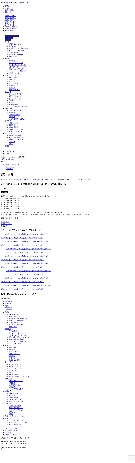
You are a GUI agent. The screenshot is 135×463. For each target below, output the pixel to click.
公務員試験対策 (14, 115)
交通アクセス (9, 6)
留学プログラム (14, 81)
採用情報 (8, 432)
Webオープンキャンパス (17, 65)
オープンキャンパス (16, 63)
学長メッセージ (14, 46)
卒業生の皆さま (10, 20)
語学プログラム (14, 83)
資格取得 (12, 113)
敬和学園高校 (9, 10)
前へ (5, 222)
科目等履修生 (13, 127)
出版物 (11, 144)
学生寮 (11, 102)
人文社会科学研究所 (16, 137)
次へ (5, 226)
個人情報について (11, 430)
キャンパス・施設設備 (17, 50)
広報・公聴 (13, 56)
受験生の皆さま (10, 16)
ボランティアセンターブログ (19, 422)
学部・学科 (13, 77)
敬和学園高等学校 (15, 424)
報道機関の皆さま (11, 28)
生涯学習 (12, 125)
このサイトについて (12, 428)
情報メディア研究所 (16, 140)
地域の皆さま (9, 22)
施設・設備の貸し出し (17, 131)
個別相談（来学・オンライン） (20, 67)
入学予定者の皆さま (16, 73)
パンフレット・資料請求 (17, 71)
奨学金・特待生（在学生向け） (20, 106)
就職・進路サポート (16, 110)
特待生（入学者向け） (17, 69)
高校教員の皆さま (11, 26)
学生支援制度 (13, 104)
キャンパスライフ (15, 94)
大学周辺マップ (14, 100)
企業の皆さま (9, 24)
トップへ (6, 224)
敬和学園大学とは (15, 44)
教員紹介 (12, 88)
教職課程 (12, 86)
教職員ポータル (10, 434)
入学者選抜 (13, 61)
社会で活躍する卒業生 (17, 119)
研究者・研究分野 (15, 135)
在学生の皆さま (10, 18)
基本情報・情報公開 (16, 54)
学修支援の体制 (14, 90)
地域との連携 (13, 123)
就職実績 (12, 117)
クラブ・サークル (15, 98)
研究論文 (12, 142)
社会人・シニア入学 (16, 129)
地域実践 (12, 79)
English (7, 8)
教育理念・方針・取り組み (18, 48)
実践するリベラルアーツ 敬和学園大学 (14, 2)
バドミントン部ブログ (17, 420)
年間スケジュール (15, 96)
